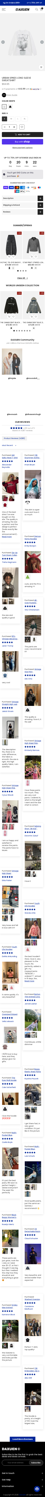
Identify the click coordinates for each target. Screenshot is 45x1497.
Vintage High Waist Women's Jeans (10, 873)
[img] (22, 428)
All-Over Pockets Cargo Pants (31, 602)
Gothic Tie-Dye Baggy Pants (13, 262)
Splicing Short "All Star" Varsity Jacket (33, 828)
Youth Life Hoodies (32, 904)
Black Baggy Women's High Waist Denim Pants (9, 1219)
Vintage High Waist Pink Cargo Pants (33, 743)
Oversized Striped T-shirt (9, 1015)
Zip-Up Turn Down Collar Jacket (10, 555)
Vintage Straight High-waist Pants (10, 704)
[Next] (42, 42)
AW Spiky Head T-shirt (10, 456)
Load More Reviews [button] (22, 1439)
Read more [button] (7, 536)
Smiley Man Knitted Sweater (10, 1307)
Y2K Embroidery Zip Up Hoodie (32, 1371)
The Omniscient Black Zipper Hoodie (16, 322)
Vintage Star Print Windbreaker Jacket (33, 673)
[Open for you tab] (37, 1489)
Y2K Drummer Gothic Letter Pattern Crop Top (32, 459)
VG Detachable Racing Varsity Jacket (33, 1231)
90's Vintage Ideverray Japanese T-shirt (9, 638)
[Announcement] (22, 2)
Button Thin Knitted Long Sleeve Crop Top (32, 996)
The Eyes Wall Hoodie (9, 1079)
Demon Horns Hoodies (33, 537)
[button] (22, 89)
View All (21, 278)
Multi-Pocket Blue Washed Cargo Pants (9, 1136)
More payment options (22, 147)
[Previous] (3, 42)
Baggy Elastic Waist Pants (33, 1070)
